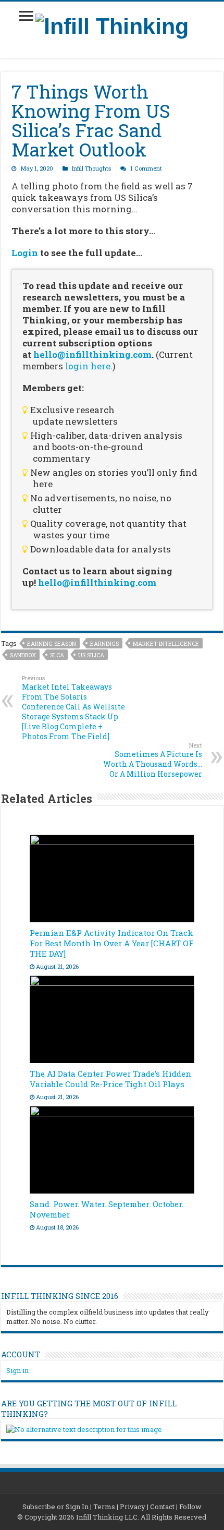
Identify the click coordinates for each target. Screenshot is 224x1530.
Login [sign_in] (24, 253)
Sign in (17, 1370)
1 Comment (146, 168)
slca (57, 655)
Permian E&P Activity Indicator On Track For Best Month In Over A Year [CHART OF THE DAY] (112, 943)
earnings (104, 643)
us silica (91, 655)
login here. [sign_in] (89, 366)
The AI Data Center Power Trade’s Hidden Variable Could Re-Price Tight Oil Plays (110, 1078)
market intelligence (166, 643)
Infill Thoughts (91, 168)
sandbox (23, 655)
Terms (104, 1506)
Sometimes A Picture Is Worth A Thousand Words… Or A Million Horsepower (152, 760)
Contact (162, 1506)
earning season (51, 643)
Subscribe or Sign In (55, 1506)
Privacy (132, 1506)
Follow (190, 1506)
